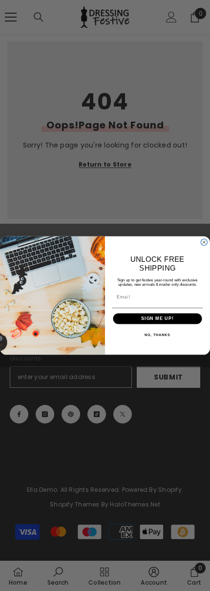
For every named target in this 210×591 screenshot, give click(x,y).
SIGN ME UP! (157, 319)
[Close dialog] (204, 242)
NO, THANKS (157, 335)
